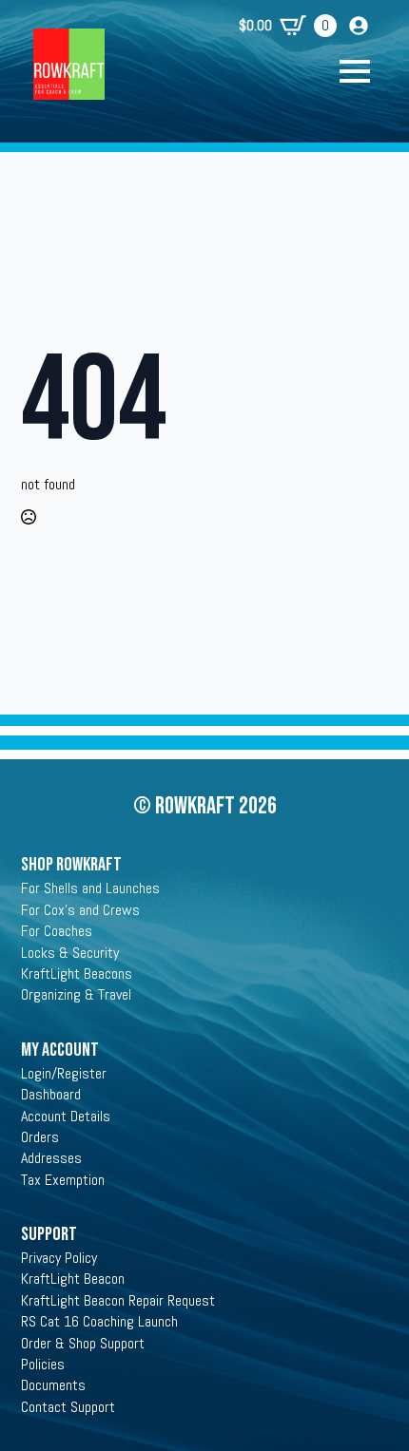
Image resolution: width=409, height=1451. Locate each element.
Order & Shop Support (83, 1343)
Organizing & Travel (76, 994)
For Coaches (56, 931)
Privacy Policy (59, 1258)
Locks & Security (70, 953)
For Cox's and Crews (80, 910)
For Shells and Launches (90, 888)
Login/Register (64, 1073)
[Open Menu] (364, 71)
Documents (53, 1385)
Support (49, 1234)
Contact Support (68, 1407)
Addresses (51, 1158)
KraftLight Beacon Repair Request (118, 1300)
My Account (60, 1050)
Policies (43, 1364)
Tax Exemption (63, 1180)
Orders (40, 1137)
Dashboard (51, 1094)
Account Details (65, 1116)
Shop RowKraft (71, 864)
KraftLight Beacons (76, 973)
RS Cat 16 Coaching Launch (99, 1321)
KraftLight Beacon (73, 1279)
